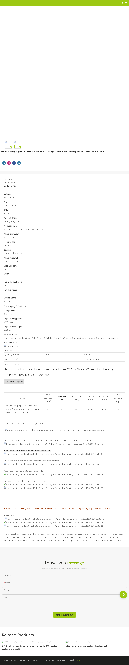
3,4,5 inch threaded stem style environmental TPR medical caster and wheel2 (29, 647)
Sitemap (77, 660)
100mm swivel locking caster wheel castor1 (86, 646)
